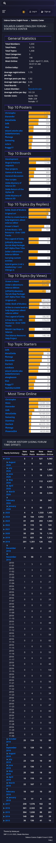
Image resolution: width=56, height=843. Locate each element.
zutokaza (9, 367)
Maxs (7, 403)
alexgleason (11, 377)
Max (7, 127)
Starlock (9, 364)
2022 (7, 525)
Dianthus (9, 420)
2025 (7, 512)
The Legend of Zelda (14, 239)
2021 (7, 529)
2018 (7, 541)
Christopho (10, 113)
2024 (7, 517)
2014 (7, 816)
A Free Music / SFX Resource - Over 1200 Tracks (15, 232)
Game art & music (13, 172)
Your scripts (11, 179)
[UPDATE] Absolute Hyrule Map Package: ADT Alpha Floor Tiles (15, 245)
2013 (7, 820)
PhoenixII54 (11, 431)
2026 (7, 458)
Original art (10, 213)
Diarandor (10, 116)
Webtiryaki (15, 831)
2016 (7, 808)
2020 (7, 533)
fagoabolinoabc (35, 89)
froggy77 (9, 147)
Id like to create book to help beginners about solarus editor (16, 220)
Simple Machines (23, 834)
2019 (7, 537)
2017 (7, 804)
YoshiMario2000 (12, 388)
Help (50, 840)
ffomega (9, 137)
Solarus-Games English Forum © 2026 (38, 837)
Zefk (7, 123)
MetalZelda (10, 120)
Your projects (11, 169)
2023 (7, 521)
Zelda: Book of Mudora (15, 210)
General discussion (14, 176)
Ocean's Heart (12, 226)
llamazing (9, 140)
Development (11, 159)
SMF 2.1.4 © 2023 (10, 834)
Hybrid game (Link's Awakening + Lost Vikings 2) (14, 267)
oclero (8, 144)
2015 (7, 812)
